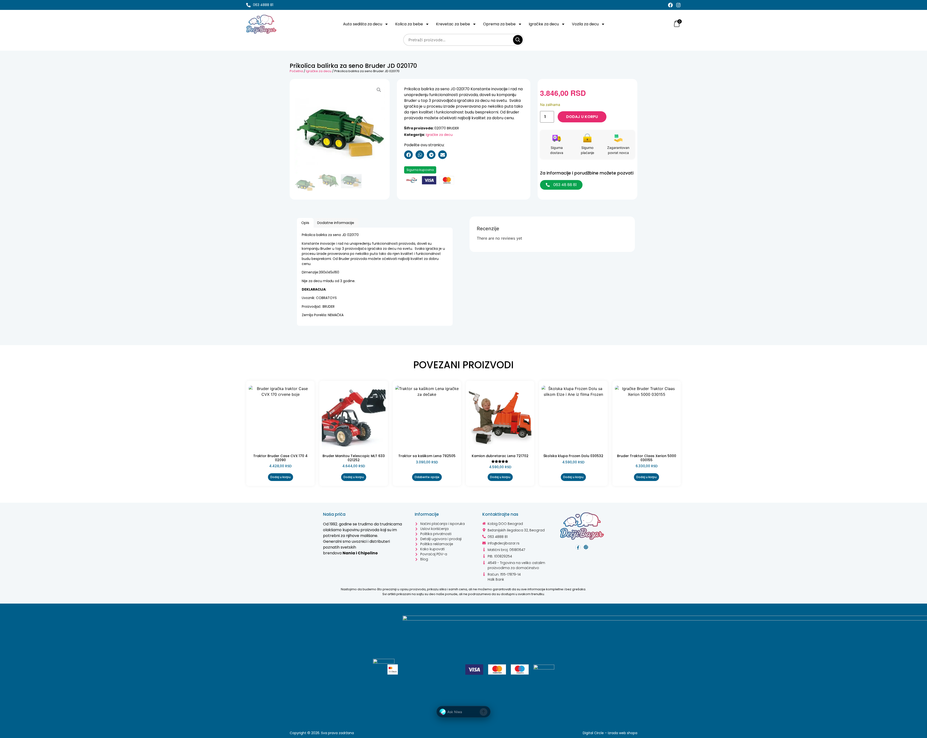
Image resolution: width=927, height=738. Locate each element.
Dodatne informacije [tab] (335, 222)
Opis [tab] (305, 222)
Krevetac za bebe (453, 24)
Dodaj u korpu (582, 116)
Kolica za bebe (409, 24)
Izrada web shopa (622, 733)
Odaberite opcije (426, 477)
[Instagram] (678, 5)
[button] (408, 154)
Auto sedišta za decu (362, 24)
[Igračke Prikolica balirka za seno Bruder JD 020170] (340, 129)
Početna (296, 71)
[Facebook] (670, 5)
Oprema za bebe (499, 24)
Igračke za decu (544, 24)
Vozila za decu (585, 24)
